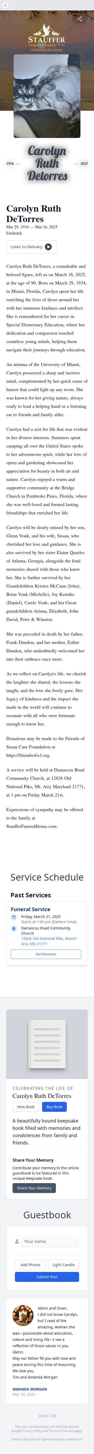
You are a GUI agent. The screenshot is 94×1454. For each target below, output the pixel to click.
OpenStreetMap (52, 1439)
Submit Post (47, 1276)
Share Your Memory (34, 1187)
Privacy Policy (32, 1431)
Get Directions (46, 954)
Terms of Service (61, 1431)
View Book (25, 1106)
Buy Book (54, 1106)
